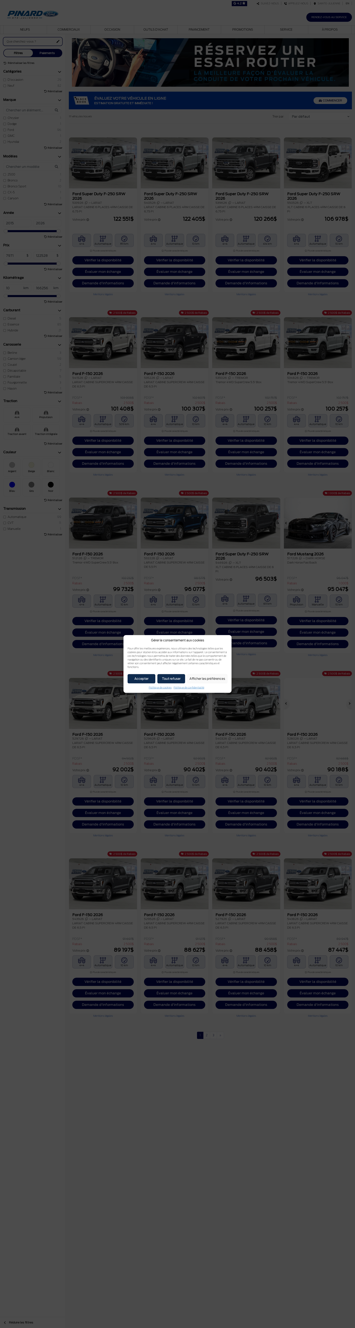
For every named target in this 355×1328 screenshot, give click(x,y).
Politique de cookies (160, 687)
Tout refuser (171, 679)
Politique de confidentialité (189, 687)
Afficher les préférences (207, 679)
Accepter (141, 679)
